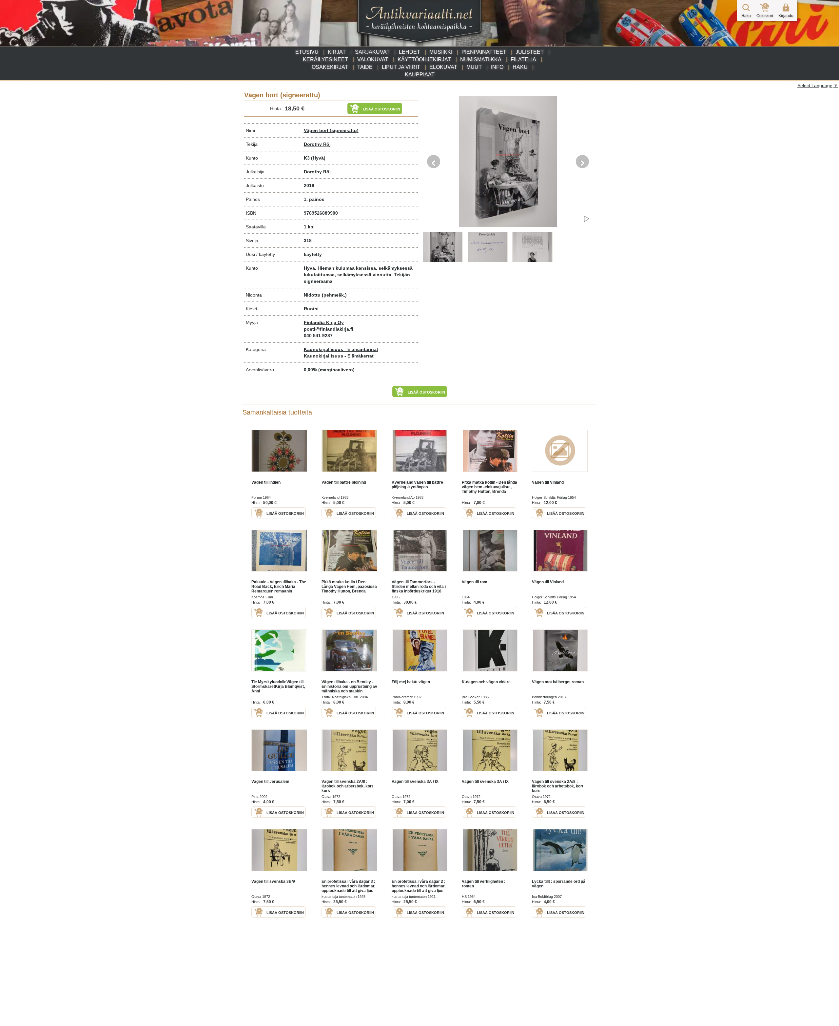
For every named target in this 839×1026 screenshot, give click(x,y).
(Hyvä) (318, 158)
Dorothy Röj (317, 144)
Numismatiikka (480, 59)
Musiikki (440, 52)
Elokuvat (443, 67)
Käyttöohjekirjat (424, 59)
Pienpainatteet (483, 52)
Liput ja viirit (401, 67)
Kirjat (337, 52)
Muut (474, 67)
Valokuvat (372, 59)
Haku (520, 67)
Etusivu (307, 52)
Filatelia (523, 59)
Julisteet (530, 52)
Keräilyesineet (325, 59)
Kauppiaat (420, 74)
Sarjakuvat (372, 52)
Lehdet (409, 52)
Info (497, 67)
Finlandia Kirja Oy (324, 322)
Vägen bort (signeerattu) (331, 130)
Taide (365, 67)
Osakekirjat (330, 67)
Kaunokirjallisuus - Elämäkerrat (339, 355)
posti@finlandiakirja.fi (328, 329)
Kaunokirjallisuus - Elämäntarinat (341, 349)
